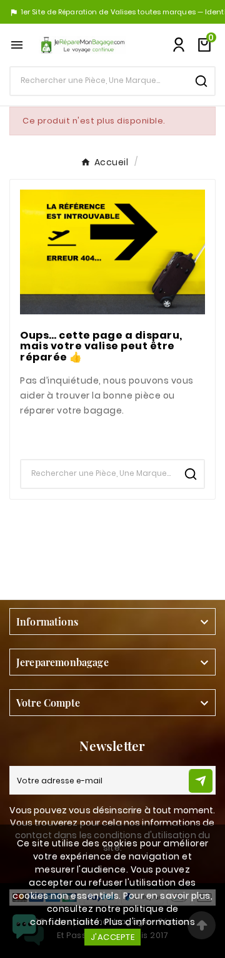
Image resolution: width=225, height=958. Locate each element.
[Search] (201, 81)
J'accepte (113, 937)
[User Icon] (179, 45)
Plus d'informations (150, 922)
